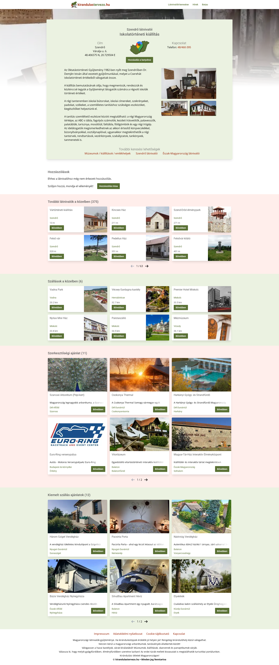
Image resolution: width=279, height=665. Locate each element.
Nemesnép (117, 553)
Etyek (176, 612)
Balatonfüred (118, 471)
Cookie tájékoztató (157, 634)
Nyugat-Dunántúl (58, 549)
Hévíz (114, 612)
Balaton (116, 467)
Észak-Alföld (56, 609)
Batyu (205, 4)
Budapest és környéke (61, 467)
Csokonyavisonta (120, 411)
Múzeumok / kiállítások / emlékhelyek (108, 153)
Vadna (53, 297)
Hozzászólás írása (108, 186)
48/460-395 (184, 47)
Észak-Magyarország (184, 467)
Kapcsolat (179, 634)
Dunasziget (55, 553)
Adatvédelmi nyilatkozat (127, 634)
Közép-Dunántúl (182, 609)
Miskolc (177, 297)
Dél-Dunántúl (118, 407)
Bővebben (57, 228)
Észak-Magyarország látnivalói (181, 153)
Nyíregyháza (56, 612)
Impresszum (101, 634)
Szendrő (54, 218)
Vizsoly (177, 326)
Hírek (195, 4)
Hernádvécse (118, 297)
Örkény (53, 471)
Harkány (178, 411)
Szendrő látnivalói (147, 153)
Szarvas (54, 411)
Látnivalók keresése (178, 4)
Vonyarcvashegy (182, 553)
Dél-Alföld (54, 407)
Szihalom (178, 471)
